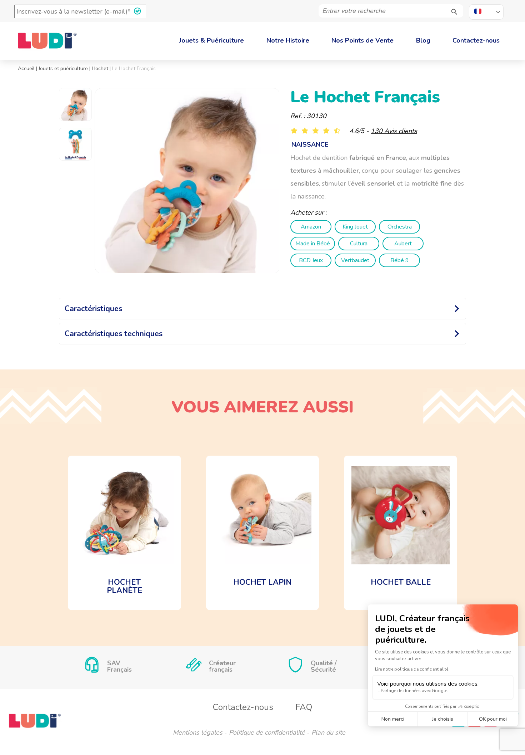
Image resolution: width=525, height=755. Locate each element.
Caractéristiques (93, 309)
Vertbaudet (355, 260)
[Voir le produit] (124, 533)
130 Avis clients (394, 131)
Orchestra (400, 227)
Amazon (311, 227)
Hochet (100, 68)
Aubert (403, 243)
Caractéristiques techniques (113, 334)
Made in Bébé (312, 243)
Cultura (359, 243)
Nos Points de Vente (362, 40)
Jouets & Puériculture (211, 40)
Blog (423, 40)
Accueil (26, 68)
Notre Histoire (287, 40)
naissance (309, 144)
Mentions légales (197, 732)
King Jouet (355, 227)
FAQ (303, 707)
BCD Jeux (311, 260)
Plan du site (328, 732)
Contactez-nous (476, 40)
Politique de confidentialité (267, 732)
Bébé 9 (399, 260)
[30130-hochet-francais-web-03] (187, 181)
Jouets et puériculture (63, 68)
